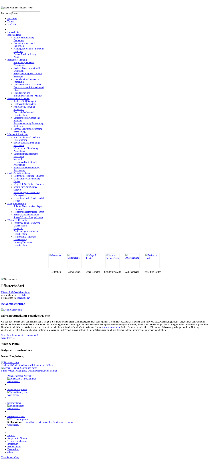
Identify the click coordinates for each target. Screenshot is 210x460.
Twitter (10, 21)
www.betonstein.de (111, 327)
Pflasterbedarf (23, 298)
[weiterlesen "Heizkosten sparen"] (17, 419)
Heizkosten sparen (16, 416)
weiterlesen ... (8, 338)
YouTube (11, 24)
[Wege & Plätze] (93, 261)
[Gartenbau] (55, 261)
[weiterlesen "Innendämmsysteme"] (18, 392)
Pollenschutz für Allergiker (20, 376)
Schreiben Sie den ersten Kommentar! (19, 335)
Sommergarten (14, 403)
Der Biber (22, 295)
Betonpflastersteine (13, 303)
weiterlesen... (13, 381)
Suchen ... (6, 13)
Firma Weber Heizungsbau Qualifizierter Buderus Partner (29, 370)
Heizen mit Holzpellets (41, 422)
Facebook (12, 18)
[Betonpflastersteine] (11, 309)
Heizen (26, 422)
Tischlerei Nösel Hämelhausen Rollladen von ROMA (27, 365)
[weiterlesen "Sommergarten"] (15, 405)
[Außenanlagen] (132, 261)
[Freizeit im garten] (152, 261)
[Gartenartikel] (74, 261)
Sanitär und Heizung (63, 422)
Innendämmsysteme (17, 389)
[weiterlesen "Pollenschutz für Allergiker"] (21, 378)
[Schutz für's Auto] (112, 261)
